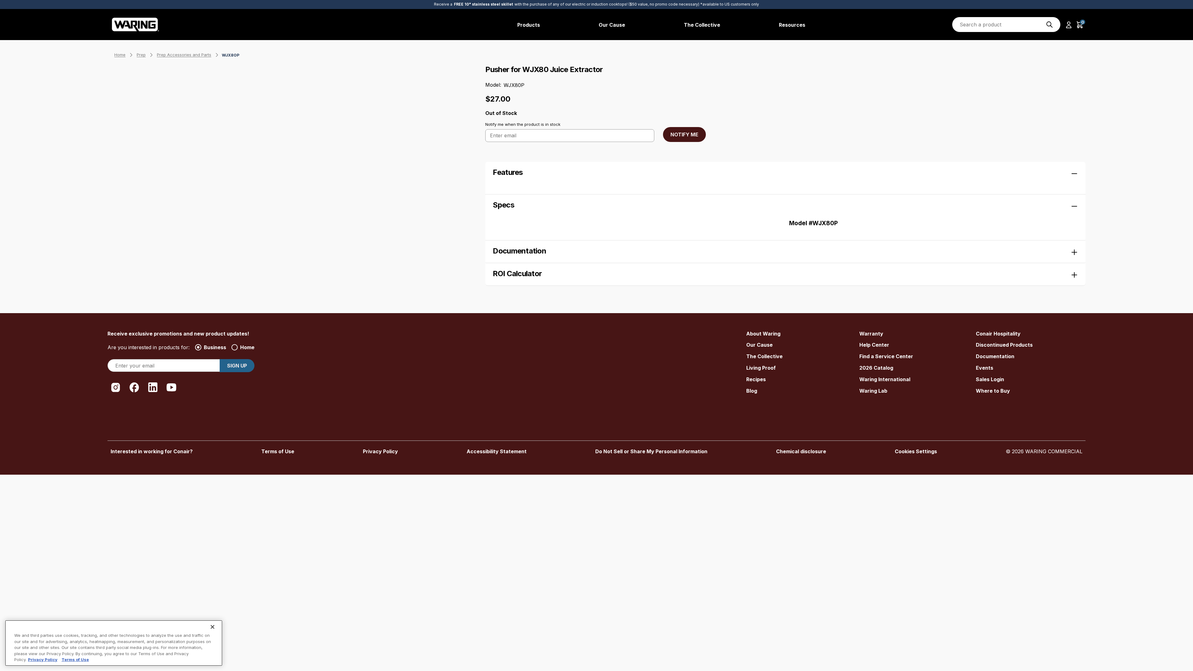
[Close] (212, 627)
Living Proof (761, 368)
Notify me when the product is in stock (522, 124)
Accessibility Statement (497, 451)
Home (120, 54)
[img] (1049, 24)
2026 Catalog (876, 368)
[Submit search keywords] (1049, 24)
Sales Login (990, 379)
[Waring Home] (135, 24)
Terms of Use (277, 451)
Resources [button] (792, 25)
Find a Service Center (886, 356)
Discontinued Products (1004, 345)
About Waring (763, 334)
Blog (751, 391)
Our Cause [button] (612, 25)
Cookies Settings (916, 451)
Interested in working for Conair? (152, 451)
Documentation (995, 356)
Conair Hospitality (998, 334)
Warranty (871, 334)
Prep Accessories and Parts (184, 54)
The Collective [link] (702, 25)
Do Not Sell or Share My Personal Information (651, 451)
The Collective (764, 356)
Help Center (874, 345)
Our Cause (759, 345)
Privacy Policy (380, 451)
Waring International (884, 379)
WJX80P (231, 54)
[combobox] (1006, 24)
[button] (1068, 24)
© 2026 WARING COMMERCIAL (1044, 451)
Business (215, 347)
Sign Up (237, 366)
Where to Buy (993, 391)
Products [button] (528, 25)
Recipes (756, 379)
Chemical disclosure (801, 451)
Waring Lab (873, 391)
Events (984, 368)
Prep (141, 54)
